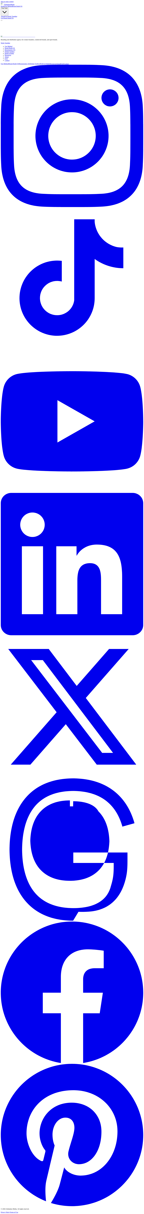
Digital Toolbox (9, 51)
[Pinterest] (72, 1205)
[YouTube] (72, 492)
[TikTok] (72, 349)
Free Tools (5, 8)
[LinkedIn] (72, 635)
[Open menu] (1, 20)
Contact (7, 60)
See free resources (15, 35)
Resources (8, 55)
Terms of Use (14, 1212)
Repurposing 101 (10, 50)
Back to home (5, 35)
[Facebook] (72, 1063)
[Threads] (72, 920)
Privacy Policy (5, 1212)
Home (3, 6)
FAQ (6, 16)
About (3, 16)
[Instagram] (72, 206)
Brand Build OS (17, 6)
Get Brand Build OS (7, 18)
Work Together (12, 16)
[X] (72, 777)
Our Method (8, 6)
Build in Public (9, 53)
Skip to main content (7, 1)
